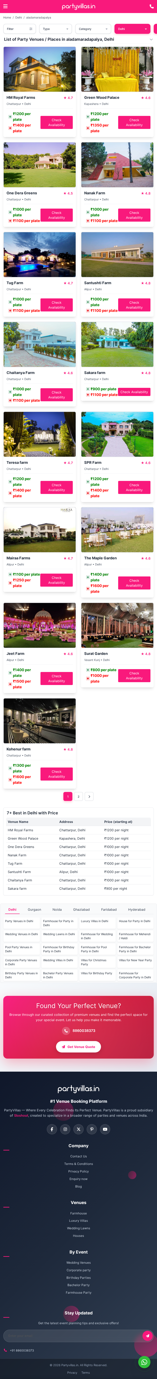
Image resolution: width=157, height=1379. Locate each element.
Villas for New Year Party (135, 960)
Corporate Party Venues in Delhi (21, 962)
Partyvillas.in (69, 1365)
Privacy (72, 1372)
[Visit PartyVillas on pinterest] (92, 1129)
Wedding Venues (78, 1263)
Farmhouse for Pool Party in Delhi (94, 949)
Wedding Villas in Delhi (58, 960)
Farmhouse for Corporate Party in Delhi (135, 975)
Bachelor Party (78, 1285)
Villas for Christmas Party (93, 962)
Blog (78, 1186)
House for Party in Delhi (134, 921)
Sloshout (21, 1115)
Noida (57, 909)
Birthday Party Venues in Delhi (21, 975)
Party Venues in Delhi (19, 921)
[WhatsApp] (144, 1362)
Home (7, 17)
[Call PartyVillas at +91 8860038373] (152, 6)
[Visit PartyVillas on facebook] (52, 1129)
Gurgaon (34, 909)
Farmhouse (78, 1213)
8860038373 (84, 1030)
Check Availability (56, 122)
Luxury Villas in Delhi (94, 921)
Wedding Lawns (78, 1228)
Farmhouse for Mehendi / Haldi (134, 936)
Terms (85, 1372)
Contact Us (78, 1156)
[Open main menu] (5, 6)
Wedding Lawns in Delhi (59, 934)
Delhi (18, 17)
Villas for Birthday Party (96, 973)
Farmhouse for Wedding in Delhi (97, 936)
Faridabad (109, 909)
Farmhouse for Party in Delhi (58, 923)
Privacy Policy (78, 1171)
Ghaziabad (81, 909)
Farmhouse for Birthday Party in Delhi (58, 949)
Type (46, 29)
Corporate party (79, 1270)
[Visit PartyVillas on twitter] (78, 1129)
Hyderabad (136, 909)
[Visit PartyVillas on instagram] (65, 1129)
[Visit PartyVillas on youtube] (105, 1129)
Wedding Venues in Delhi (21, 934)
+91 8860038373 (22, 1350)
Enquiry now (78, 1179)
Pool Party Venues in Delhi (18, 949)
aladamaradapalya (38, 17)
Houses (78, 1236)
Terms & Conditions (78, 1164)
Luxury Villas (78, 1221)
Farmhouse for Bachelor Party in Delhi (135, 949)
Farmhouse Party (78, 1292)
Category (85, 29)
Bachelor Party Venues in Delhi (58, 975)
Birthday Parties (78, 1278)
